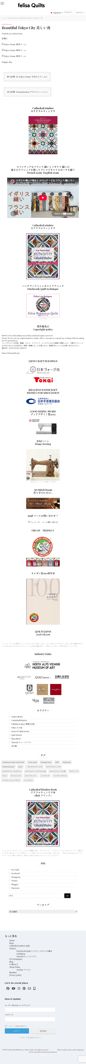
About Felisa (14, 967)
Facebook (15, 873)
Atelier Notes (17, 716)
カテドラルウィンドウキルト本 (35, 771)
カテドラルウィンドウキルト (11, 771)
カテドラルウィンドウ (34, 767)
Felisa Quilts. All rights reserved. (36, 1050)
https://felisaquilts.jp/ (11, 353)
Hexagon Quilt (46, 762)
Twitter (14, 880)
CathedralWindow (19, 720)
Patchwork (66, 762)
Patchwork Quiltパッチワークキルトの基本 (34, 951)
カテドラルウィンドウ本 (58, 771)
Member (13, 972)
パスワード (9, 1015)
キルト (4, 776)
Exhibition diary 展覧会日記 (23, 724)
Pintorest (15, 888)
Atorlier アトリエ (23, 969)
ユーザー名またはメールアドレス (17, 1005)
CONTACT (13, 964)
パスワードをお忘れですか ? (30, 1037)
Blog (11, 961)
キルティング (74, 771)
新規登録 (43, 1031)
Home (12, 940)
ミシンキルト (28, 780)
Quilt (20, 767)
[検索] (67, 895)
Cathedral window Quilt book (13, 762)
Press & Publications (20, 731)
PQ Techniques (15, 959)
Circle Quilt (32, 762)
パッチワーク (45, 776)
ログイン (79, 12)
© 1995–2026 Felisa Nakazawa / (13, 1050)
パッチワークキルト (60, 776)
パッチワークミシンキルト (11, 780)
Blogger (14, 884)
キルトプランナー (31, 776)
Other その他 (16, 727)
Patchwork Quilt (8, 767)
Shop (11, 943)
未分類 (14, 746)
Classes (12, 948)
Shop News (16, 738)
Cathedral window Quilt (19, 945)
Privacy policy (15, 975)
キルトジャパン (16, 776)
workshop (20, 953)
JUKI (57, 762)
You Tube (15, 869)
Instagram (15, 877)
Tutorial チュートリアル (21, 742)
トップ (4, 18)
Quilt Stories (13, 18)
